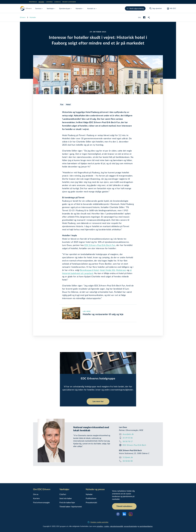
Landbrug (49, 1)
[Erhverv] (26, 8)
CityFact (62, 494)
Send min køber (65, 498)
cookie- (106, 526)
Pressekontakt (91, 502)
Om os (35, 494)
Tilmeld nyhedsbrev (124, 506)
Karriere (36, 498)
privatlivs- (100, 526)
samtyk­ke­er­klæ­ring (146, 526)
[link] (148, 17)
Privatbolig (33, 1)
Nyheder (33, 17)
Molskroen (121, 270)
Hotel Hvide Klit (107, 270)
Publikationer (91, 498)
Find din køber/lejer (67, 502)
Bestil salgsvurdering (137, 8)
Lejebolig (57, 1)
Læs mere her (98, 401)
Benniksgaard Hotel (89, 270)
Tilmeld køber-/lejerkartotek (70, 506)
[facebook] (144, 17)
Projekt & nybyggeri (69, 1)
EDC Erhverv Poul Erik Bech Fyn (99, 245)
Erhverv (41, 1)
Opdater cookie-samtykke (99, 522)
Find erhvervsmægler (41, 502)
